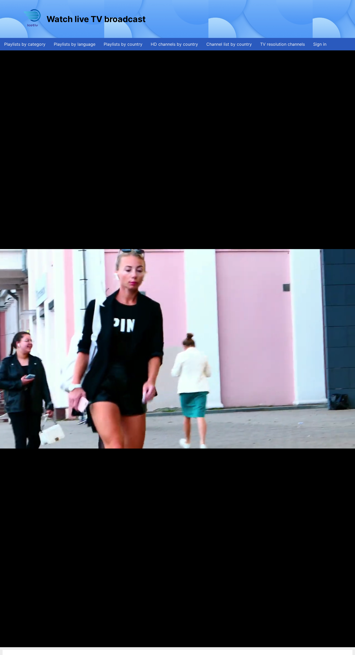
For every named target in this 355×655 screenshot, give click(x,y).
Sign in (319, 44)
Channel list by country (229, 44)
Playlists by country (123, 44)
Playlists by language (74, 44)
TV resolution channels (282, 44)
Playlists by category (24, 44)
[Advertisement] (241, 19)
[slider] (176, 643)
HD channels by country (174, 44)
